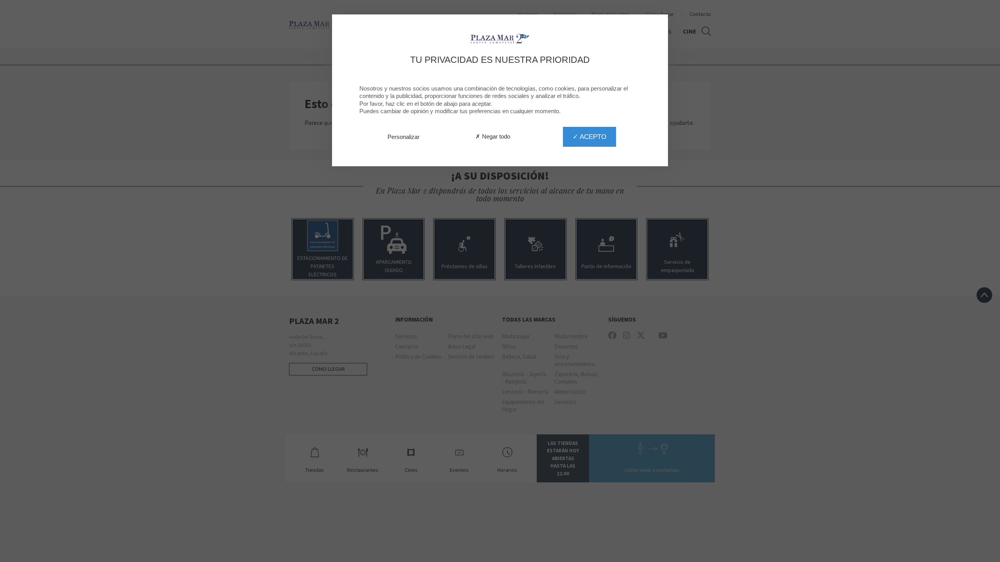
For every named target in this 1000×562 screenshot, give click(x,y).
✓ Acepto (589, 136)
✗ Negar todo (492, 136)
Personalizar (404, 136)
